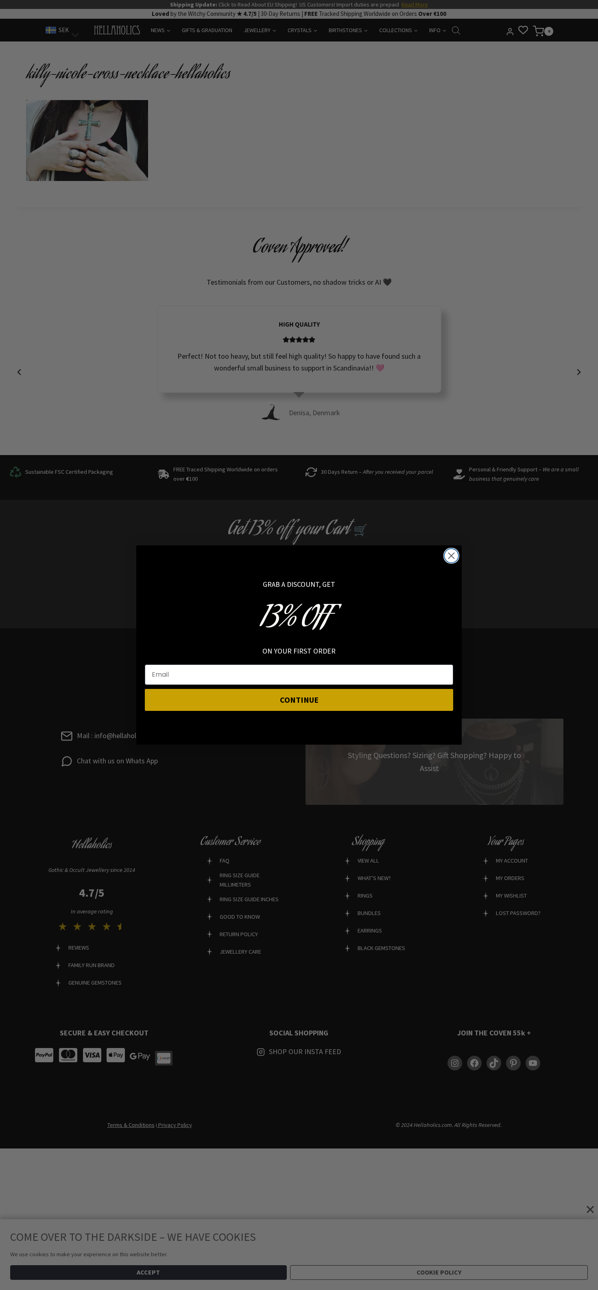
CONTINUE (299, 700)
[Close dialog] (451, 556)
